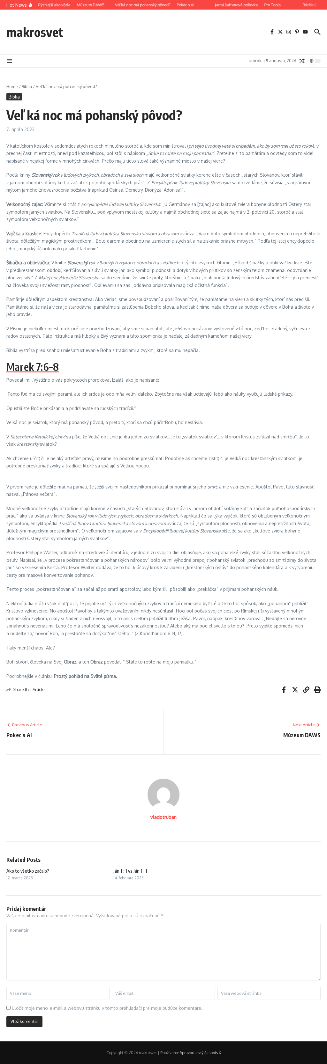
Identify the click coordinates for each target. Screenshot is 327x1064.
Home (12, 86)
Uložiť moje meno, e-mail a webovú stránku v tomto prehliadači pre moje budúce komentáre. (107, 1008)
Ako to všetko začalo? (27, 871)
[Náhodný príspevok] (302, 60)
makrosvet (34, 32)
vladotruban (163, 817)
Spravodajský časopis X (200, 1052)
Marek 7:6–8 (32, 366)
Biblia (27, 86)
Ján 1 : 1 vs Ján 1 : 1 (130, 871)
